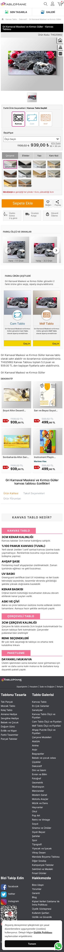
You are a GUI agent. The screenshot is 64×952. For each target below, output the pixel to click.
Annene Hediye (9, 714)
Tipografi (37, 844)
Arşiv (34, 749)
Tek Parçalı (7, 701)
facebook (13, 886)
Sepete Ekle (23, 203)
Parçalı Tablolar (9, 738)
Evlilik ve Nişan (9, 730)
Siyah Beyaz (38, 832)
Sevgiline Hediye (10, 718)
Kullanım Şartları (40, 912)
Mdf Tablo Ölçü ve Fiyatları (46, 725)
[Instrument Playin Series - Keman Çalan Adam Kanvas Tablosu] (47, 441)
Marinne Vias (40, 461)
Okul (34, 811)
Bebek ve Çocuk (10, 722)
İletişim (60, 686)
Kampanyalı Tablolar (43, 865)
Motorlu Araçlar (40, 799)
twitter (11, 893)
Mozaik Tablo (8, 705)
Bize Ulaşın (38, 884)
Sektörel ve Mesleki (42, 869)
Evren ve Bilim (39, 774)
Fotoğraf (36, 778)
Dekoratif (37, 766)
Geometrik (37, 782)
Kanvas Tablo (39, 701)
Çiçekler (36, 762)
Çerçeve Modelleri (41, 737)
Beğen (48, 205)
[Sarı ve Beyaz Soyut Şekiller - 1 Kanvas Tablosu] (47, 394)
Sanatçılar (37, 710)
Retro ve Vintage (41, 819)
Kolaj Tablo (6, 710)
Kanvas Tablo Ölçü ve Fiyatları (43, 716)
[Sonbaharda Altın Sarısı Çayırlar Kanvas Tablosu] (16, 441)
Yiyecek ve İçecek (42, 848)
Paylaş (58, 205)
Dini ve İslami (39, 770)
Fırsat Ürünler (39, 873)
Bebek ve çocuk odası (44, 757)
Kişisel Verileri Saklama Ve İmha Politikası (45, 903)
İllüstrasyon (38, 786)
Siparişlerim (22, 686)
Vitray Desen (39, 852)
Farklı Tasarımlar (9, 734)
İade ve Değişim (47, 686)
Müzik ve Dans (40, 803)
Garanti (36, 893)
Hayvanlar (37, 807)
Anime (35, 745)
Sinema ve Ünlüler (41, 827)
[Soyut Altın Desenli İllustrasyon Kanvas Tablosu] (16, 394)
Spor (34, 840)
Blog (34, 897)
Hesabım (34, 686)
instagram (13, 901)
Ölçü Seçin (10, 139)
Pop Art (36, 815)
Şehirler (36, 836)
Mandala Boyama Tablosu (46, 856)
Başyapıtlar (38, 753)
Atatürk (36, 741)
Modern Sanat (39, 794)
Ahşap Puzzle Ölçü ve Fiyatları (43, 731)
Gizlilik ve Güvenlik (42, 917)
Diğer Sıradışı (39, 860)
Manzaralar (38, 790)
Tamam (32, 943)
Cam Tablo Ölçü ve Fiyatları (46, 721)
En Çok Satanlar (40, 705)
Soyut (35, 823)
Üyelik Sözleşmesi (41, 908)
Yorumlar (36, 889)
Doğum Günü (8, 726)
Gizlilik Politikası (43, 932)
